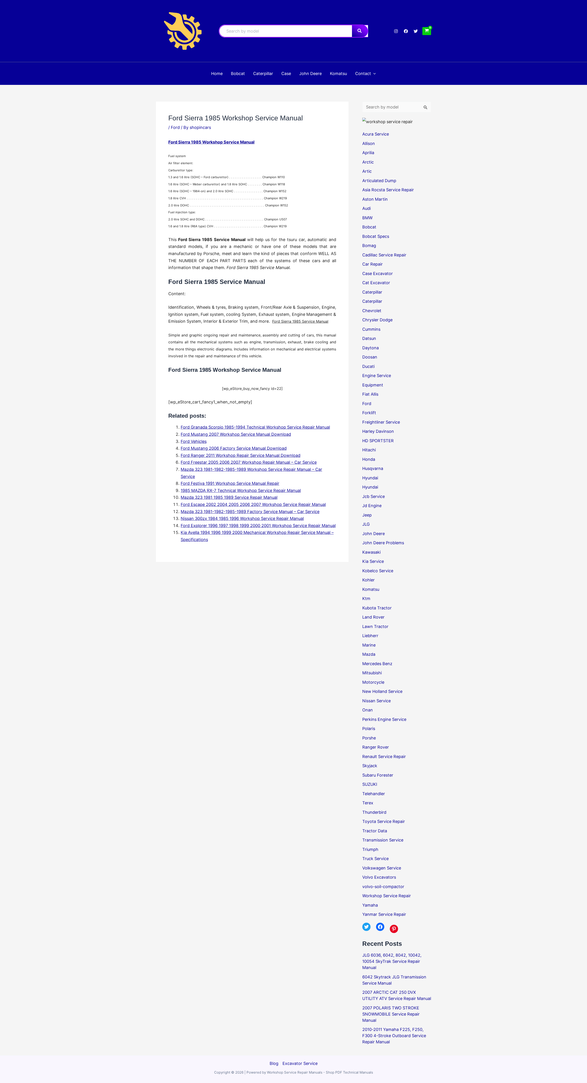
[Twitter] (416, 31)
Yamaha (370, 905)
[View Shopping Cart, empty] (426, 31)
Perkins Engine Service (384, 719)
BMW (367, 217)
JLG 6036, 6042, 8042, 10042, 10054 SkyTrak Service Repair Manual (391, 961)
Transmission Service (382, 840)
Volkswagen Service (381, 868)
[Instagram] (396, 31)
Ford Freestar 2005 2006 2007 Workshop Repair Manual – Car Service (249, 462)
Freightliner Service (381, 422)
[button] (373, 73)
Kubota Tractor (377, 607)
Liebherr (370, 635)
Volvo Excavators (379, 877)
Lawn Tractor (375, 626)
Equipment (372, 385)
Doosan (369, 357)
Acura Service (375, 134)
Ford (175, 127)
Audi (366, 208)
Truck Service (375, 858)
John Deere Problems (383, 542)
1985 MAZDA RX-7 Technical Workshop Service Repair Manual (241, 490)
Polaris (368, 728)
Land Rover (373, 617)
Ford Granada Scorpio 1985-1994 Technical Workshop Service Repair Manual (255, 427)
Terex (367, 802)
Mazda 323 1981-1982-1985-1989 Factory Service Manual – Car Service (250, 511)
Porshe (369, 738)
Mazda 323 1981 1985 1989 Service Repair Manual (229, 497)
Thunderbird (374, 812)
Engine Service (376, 375)
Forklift (369, 412)
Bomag (369, 245)
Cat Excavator (376, 282)
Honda (368, 459)
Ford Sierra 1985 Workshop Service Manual (211, 142)
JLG (366, 524)
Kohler (368, 580)
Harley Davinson (378, 431)
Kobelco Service (377, 570)
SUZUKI (369, 784)
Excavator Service (300, 1063)
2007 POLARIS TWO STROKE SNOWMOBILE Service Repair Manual (391, 1014)
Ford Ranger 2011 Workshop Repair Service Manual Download (240, 455)
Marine (369, 645)
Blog (274, 1063)
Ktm (366, 598)
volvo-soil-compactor (383, 886)
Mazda (368, 654)
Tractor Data (374, 830)
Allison (368, 143)
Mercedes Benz (377, 663)
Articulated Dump (379, 180)
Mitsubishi (372, 672)
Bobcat (369, 227)
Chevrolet (371, 310)
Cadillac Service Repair (384, 255)
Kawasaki (371, 552)
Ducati (368, 366)
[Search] (360, 31)
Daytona (370, 347)
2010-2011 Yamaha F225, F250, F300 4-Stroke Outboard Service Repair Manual (394, 1035)
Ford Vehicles (194, 441)
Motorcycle (373, 682)
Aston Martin (375, 199)
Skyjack (369, 765)
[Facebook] (406, 31)
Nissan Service (376, 700)
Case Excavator (377, 273)
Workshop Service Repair (386, 895)
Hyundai (370, 477)
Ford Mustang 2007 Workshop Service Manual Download (236, 434)
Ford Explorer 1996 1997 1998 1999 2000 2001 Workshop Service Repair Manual (258, 525)
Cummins (371, 329)
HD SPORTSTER (378, 440)
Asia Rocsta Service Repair (388, 189)
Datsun (369, 338)
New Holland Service (382, 691)
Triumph (370, 849)
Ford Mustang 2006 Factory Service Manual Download (234, 448)
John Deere (373, 533)
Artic (367, 171)
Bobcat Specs (375, 236)
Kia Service (373, 561)
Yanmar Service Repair (384, 914)
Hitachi (369, 449)
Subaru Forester (377, 775)
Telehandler (373, 793)
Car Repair (372, 264)
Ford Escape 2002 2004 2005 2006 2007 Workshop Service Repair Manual (253, 504)
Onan (367, 710)
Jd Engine (372, 505)
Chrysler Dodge (377, 319)
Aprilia (368, 152)
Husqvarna (372, 468)
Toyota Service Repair (383, 821)
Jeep (367, 515)
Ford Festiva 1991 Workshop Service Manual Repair (230, 483)
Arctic (368, 162)
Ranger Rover (375, 747)
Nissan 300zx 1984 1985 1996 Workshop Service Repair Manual (242, 518)
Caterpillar (372, 292)
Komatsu (370, 589)
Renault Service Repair (384, 756)
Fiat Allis (370, 394)
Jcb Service (373, 496)
